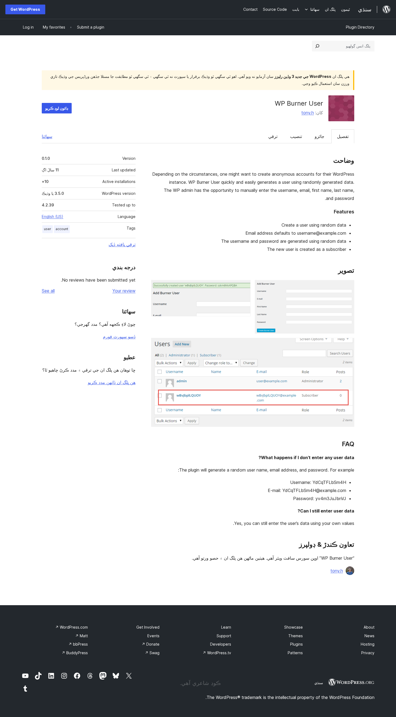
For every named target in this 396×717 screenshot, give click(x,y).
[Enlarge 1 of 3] (347, 287)
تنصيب (296, 136)
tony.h (307, 112)
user (47, 229)
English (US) (52, 216)
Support (224, 635)
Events (153, 635)
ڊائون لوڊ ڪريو (56, 108)
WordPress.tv (217, 652)
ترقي (272, 136)
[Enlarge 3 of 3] (347, 345)
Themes (295, 635)
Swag (152, 652)
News (369, 635)
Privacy (367, 652)
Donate (150, 644)
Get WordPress (25, 9)
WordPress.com (71, 627)
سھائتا (47, 136)
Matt (81, 635)
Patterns (295, 652)
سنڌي (318, 683)
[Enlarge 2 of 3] (243, 287)
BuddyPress (75, 652)
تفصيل (343, 136)
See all (48, 290)
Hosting (367, 644)
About (369, 627)
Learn (226, 627)
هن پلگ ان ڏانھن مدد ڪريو (112, 382)
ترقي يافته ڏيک (122, 244)
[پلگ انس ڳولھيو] (317, 46)
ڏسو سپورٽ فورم (119, 336)
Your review (124, 290)
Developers (220, 644)
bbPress (78, 644)
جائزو (319, 136)
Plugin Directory (360, 27)
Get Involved (147, 627)
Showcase (293, 627)
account (61, 229)
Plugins (296, 644)
